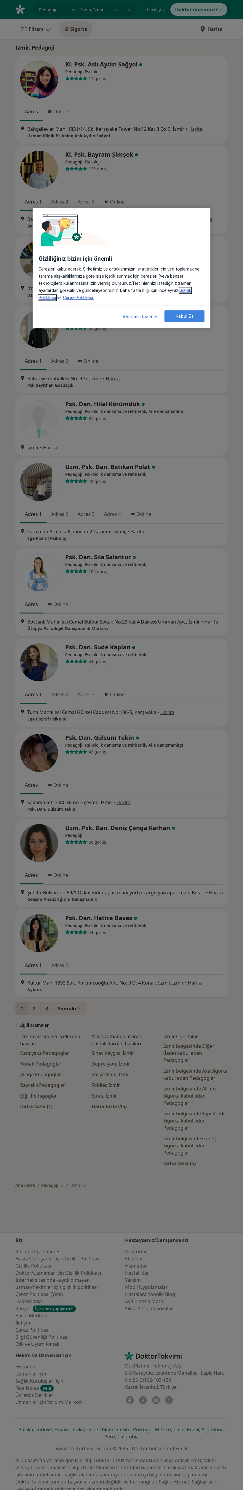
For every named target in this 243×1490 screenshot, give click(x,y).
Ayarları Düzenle (140, 317)
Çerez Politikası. (78, 297)
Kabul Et (185, 316)
